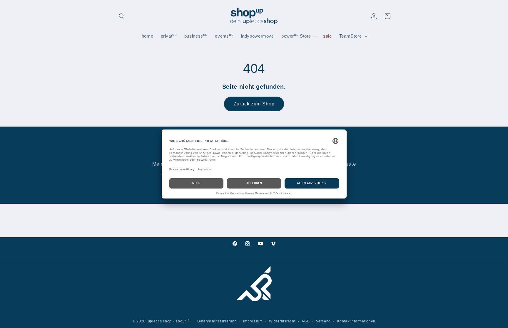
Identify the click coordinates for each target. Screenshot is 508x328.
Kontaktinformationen (356, 321)
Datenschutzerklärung (217, 321)
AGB (306, 321)
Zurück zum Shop (254, 103)
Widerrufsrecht (282, 321)
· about (181, 321)
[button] (122, 16)
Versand (323, 321)
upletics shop (160, 321)
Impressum (253, 321)
